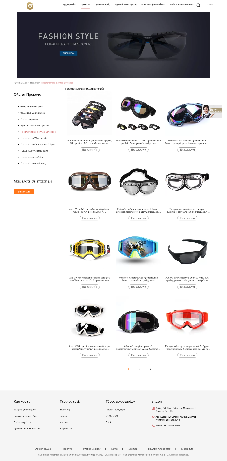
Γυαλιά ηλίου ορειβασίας (33, 163)
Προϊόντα (67, 449)
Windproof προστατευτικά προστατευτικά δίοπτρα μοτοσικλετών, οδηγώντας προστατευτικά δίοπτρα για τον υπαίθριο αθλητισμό (138, 279)
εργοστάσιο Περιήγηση (125, 4)
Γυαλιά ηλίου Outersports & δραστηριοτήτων (39, 144)
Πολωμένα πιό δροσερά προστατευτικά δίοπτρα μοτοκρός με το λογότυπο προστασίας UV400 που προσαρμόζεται (187, 142)
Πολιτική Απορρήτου (159, 449)
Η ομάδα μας (66, 428)
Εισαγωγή (65, 409)
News (114, 449)
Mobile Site (187, 449)
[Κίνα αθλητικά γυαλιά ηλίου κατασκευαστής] (30, 5)
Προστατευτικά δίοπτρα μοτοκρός (57, 83)
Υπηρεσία (64, 422)
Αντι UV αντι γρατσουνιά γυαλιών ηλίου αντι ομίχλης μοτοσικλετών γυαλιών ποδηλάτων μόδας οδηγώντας (187, 279)
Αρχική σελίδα (69, 4)
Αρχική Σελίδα (43, 449)
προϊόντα (85, 4)
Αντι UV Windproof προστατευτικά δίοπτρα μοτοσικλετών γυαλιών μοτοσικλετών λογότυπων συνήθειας (89, 347)
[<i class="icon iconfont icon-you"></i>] (150, 369)
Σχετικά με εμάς (102, 4)
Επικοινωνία (89, 149)
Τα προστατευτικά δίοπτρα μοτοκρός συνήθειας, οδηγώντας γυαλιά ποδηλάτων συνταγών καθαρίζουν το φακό (187, 210)
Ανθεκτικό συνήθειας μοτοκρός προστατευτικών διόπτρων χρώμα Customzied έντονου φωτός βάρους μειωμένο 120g (138, 347)
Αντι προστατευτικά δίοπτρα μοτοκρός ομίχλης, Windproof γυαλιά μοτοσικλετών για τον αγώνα (89, 142)
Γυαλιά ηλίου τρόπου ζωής (34, 150)
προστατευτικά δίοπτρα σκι (34, 125)
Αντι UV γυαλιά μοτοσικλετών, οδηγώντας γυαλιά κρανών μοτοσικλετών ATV (89, 210)
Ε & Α (109, 422)
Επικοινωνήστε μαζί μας (153, 4)
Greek (210, 4)
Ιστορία (63, 416)
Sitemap (132, 449)
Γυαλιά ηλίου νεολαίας (31, 157)
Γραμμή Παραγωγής (115, 409)
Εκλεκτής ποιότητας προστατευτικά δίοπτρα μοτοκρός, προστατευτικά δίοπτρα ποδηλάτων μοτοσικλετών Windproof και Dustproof (138, 210)
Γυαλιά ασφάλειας (29, 119)
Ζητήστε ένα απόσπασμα (182, 4)
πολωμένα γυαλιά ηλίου (32, 112)
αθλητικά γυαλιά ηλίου (31, 106)
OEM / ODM (112, 416)
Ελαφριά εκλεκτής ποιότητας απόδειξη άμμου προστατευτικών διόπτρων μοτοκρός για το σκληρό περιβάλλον (187, 347)
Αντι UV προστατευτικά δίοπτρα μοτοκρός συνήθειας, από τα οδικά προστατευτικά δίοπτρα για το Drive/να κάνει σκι (89, 279)
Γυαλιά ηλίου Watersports (33, 138)
